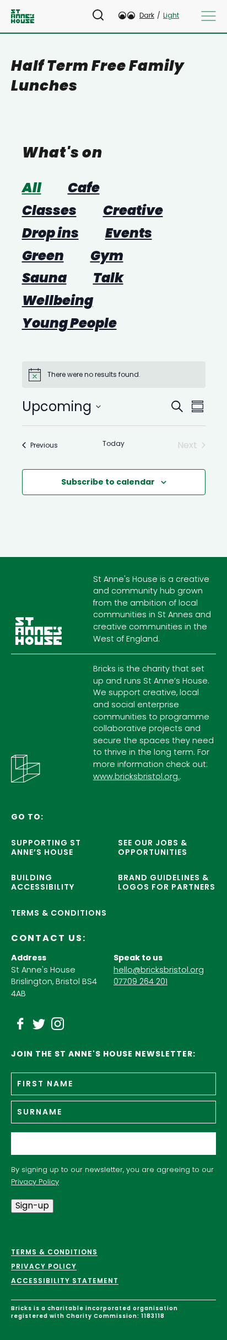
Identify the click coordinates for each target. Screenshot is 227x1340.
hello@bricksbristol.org (159, 969)
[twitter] (39, 1024)
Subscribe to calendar (108, 481)
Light (171, 15)
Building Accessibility (42, 882)
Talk (108, 278)
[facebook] (20, 1024)
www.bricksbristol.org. (136, 776)
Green (43, 256)
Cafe (84, 188)
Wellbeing (57, 301)
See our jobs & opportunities (152, 847)
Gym (106, 256)
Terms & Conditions (59, 912)
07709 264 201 (140, 981)
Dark (146, 15)
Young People (69, 324)
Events (128, 233)
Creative (133, 211)
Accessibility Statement (64, 1281)
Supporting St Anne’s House (46, 847)
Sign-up (32, 1205)
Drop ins (50, 233)
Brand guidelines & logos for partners (166, 882)
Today (113, 443)
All (31, 188)
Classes (49, 211)
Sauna (44, 278)
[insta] (57, 1024)
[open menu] (208, 15)
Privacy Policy (35, 1181)
